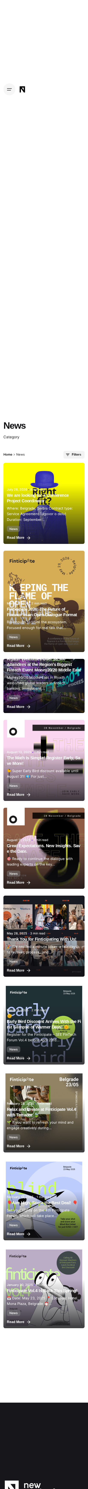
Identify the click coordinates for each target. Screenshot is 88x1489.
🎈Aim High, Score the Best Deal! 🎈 (42, 1202)
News (13, 529)
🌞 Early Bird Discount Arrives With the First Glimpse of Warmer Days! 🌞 (44, 1021)
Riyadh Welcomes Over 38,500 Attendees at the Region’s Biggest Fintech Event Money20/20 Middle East (44, 664)
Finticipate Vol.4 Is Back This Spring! (42, 1290)
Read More (15, 537)
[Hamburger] (9, 89)
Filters (76, 454)
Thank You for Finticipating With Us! (41, 939)
